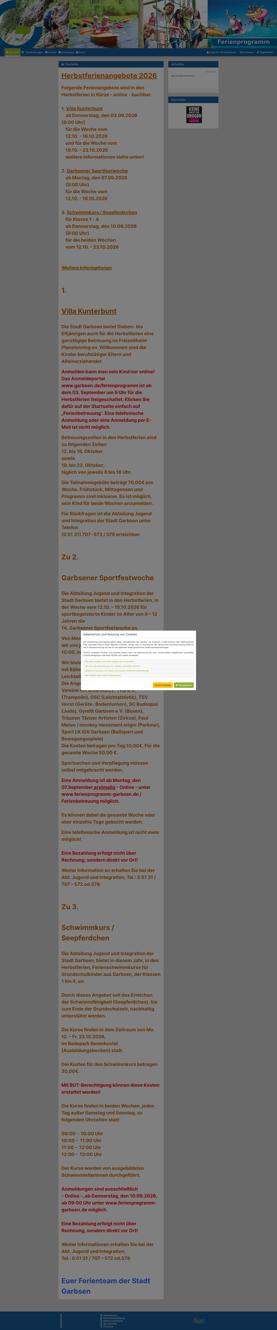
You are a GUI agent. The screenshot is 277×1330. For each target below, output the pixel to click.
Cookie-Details (163, 685)
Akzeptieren (185, 685)
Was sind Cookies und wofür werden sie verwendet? (109, 661)
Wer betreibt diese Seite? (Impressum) (103, 675)
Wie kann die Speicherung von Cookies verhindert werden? (112, 666)
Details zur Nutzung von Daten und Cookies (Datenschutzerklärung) (117, 670)
